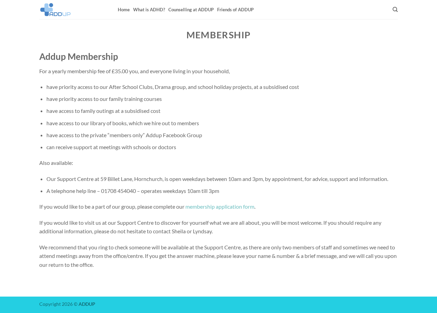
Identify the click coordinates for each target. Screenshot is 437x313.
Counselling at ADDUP (191, 9)
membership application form (219, 206)
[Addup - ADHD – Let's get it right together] (73, 9)
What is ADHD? (149, 9)
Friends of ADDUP (235, 9)
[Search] (395, 9)
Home (124, 9)
